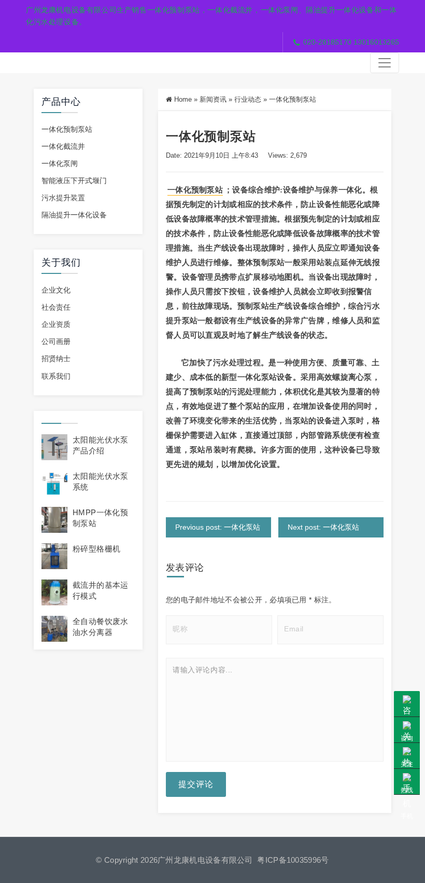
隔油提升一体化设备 (74, 215)
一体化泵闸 (59, 163)
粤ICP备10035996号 (293, 860)
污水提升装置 (63, 198)
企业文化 (55, 290)
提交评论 (196, 784)
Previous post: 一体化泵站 (217, 527)
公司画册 (55, 341)
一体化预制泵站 (66, 129)
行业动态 (247, 99)
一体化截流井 (63, 146)
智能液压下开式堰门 (74, 180)
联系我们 (55, 376)
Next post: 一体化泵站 (323, 527)
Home (183, 99)
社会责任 (55, 307)
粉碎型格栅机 (96, 548)
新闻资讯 (213, 99)
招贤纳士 (55, 358)
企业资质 (55, 324)
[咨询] (407, 704)
